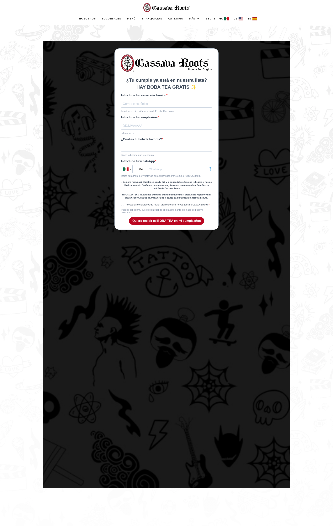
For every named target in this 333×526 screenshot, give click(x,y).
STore (210, 18)
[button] (194, 18)
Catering (175, 18)
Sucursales (111, 18)
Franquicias (152, 18)
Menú (131, 18)
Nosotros (87, 18)
